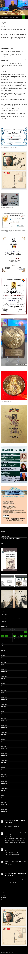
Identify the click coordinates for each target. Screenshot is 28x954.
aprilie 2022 (3, 771)
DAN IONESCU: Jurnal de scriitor (9, 17)
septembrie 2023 (4, 732)
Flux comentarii (4, 897)
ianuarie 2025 (3, 694)
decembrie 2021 (4, 781)
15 (21, 636)
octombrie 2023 (4, 729)
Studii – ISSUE (3, 533)
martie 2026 (3, 662)
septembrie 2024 (4, 704)
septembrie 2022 (4, 760)
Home (2, 541)
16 (25, 636)
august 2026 (3, 650)
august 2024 (3, 706)
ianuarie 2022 (3, 778)
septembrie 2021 (4, 788)
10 (2, 636)
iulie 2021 (3, 792)
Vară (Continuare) (4, 611)
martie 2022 (3, 774)
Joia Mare (15, 849)
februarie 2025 (4, 692)
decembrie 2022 (4, 753)
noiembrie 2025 (4, 671)
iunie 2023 (3, 739)
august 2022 (3, 762)
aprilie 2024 (3, 715)
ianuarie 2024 (3, 722)
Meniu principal (26, 17)
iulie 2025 (3, 680)
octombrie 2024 (4, 701)
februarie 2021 (4, 804)
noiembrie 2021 (4, 783)
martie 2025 (3, 690)
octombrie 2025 (4, 673)
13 (14, 636)
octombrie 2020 (4, 813)
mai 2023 (2, 741)
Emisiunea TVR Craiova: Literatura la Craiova (10, 538)
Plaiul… (2, 616)
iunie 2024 (3, 711)
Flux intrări (3, 895)
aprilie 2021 (3, 799)
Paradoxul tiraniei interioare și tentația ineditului (10, 618)
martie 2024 (3, 718)
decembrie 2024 (4, 697)
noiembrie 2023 (4, 727)
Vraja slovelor (3, 621)
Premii (2, 543)
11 (6, 636)
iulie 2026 (3, 652)
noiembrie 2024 (4, 699)
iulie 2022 (3, 764)
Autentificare (3, 892)
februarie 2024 (4, 720)
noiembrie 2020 (4, 811)
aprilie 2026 (3, 659)
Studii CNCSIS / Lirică (5, 536)
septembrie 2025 (4, 676)
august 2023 (3, 734)
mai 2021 (2, 797)
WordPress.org (4, 899)
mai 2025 (2, 685)
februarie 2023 (4, 748)
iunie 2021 (3, 795)
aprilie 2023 (3, 743)
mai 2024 (2, 713)
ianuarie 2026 (3, 666)
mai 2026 (2, 657)
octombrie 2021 (4, 785)
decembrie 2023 (4, 725)
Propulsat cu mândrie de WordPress (7, 952)
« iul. (2, 645)
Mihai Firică (7, 873)
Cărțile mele (3, 531)
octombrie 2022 (4, 757)
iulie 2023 (3, 736)
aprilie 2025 (3, 687)
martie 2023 (3, 746)
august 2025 (3, 678)
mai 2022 (2, 769)
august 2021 (3, 790)
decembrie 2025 (4, 669)
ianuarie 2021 (3, 806)
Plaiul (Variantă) (4, 614)
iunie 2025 (3, 683)
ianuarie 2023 (3, 750)
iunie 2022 (3, 767)
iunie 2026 (3, 655)
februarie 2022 (4, 776)
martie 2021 (3, 802)
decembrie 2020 (4, 809)
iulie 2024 (3, 708)
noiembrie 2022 (4, 755)
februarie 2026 (4, 664)
